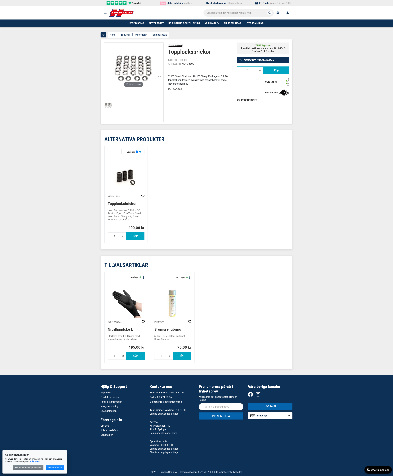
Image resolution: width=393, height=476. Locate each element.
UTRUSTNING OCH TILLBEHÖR (184, 23)
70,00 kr (184, 347)
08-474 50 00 (176, 392)
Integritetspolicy (109, 406)
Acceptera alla (55, 467)
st (260, 70)
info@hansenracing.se (170, 401)
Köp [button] (276, 70)
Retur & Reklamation (111, 401)
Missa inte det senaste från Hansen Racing (218, 398)
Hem (112, 34)
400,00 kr (136, 228)
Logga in (270, 406)
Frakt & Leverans (110, 397)
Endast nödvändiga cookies (28, 467)
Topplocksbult (159, 34)
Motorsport (156, 23)
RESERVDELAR (136, 23)
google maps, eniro (166, 433)
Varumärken (107, 434)
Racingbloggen (109, 411)
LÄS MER (35, 461)
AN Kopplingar (232, 23)
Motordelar (141, 34)
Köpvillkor (106, 392)
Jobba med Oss (109, 430)
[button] (105, 12)
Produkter (125, 34)
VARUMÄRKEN (212, 23)
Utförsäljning (255, 23)
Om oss (105, 425)
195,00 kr (137, 347)
